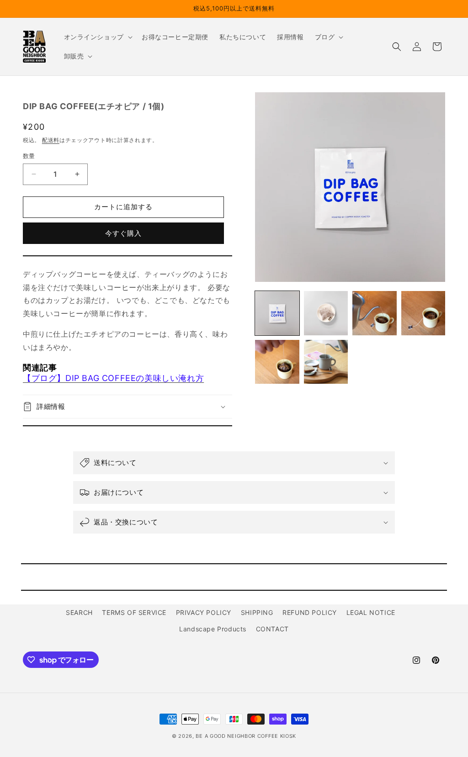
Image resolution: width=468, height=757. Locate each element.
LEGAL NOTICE (370, 612)
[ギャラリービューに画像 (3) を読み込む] (374, 313)
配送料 (50, 140)
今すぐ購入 (123, 233)
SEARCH (79, 612)
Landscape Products (212, 629)
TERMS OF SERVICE (134, 612)
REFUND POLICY (309, 612)
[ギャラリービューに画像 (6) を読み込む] (326, 362)
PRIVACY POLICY (203, 612)
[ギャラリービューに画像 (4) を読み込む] (423, 313)
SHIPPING (257, 612)
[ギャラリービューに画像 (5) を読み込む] (277, 362)
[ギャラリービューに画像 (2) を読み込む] (326, 313)
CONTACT (272, 629)
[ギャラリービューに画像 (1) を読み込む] (277, 313)
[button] (97, 37)
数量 (29, 155)
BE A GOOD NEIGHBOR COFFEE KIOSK (246, 736)
